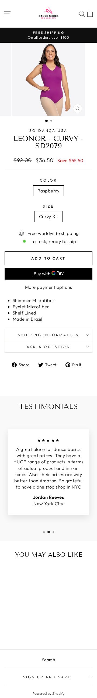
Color (48, 180)
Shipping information (48, 335)
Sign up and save (47, 677)
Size (48, 206)
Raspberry (48, 191)
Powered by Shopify (48, 693)
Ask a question (48, 347)
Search (48, 659)
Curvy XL (48, 216)
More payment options (48, 287)
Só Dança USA (48, 130)
